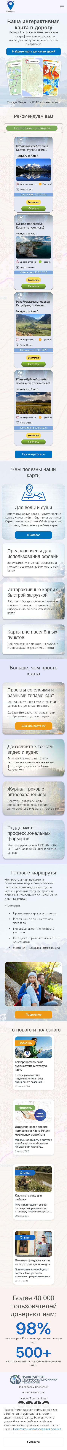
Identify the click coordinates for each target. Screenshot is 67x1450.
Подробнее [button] (33, 1014)
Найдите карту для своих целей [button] (33, 51)
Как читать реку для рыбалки (28, 1197)
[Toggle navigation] (62, 6)
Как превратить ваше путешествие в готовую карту (31, 1065)
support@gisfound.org (33, 1398)
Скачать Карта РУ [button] (33, 726)
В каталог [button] (33, 535)
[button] (33, 454)
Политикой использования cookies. (37, 1429)
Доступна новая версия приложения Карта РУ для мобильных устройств (32, 1130)
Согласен (33, 1442)
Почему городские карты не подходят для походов (32, 1262)
